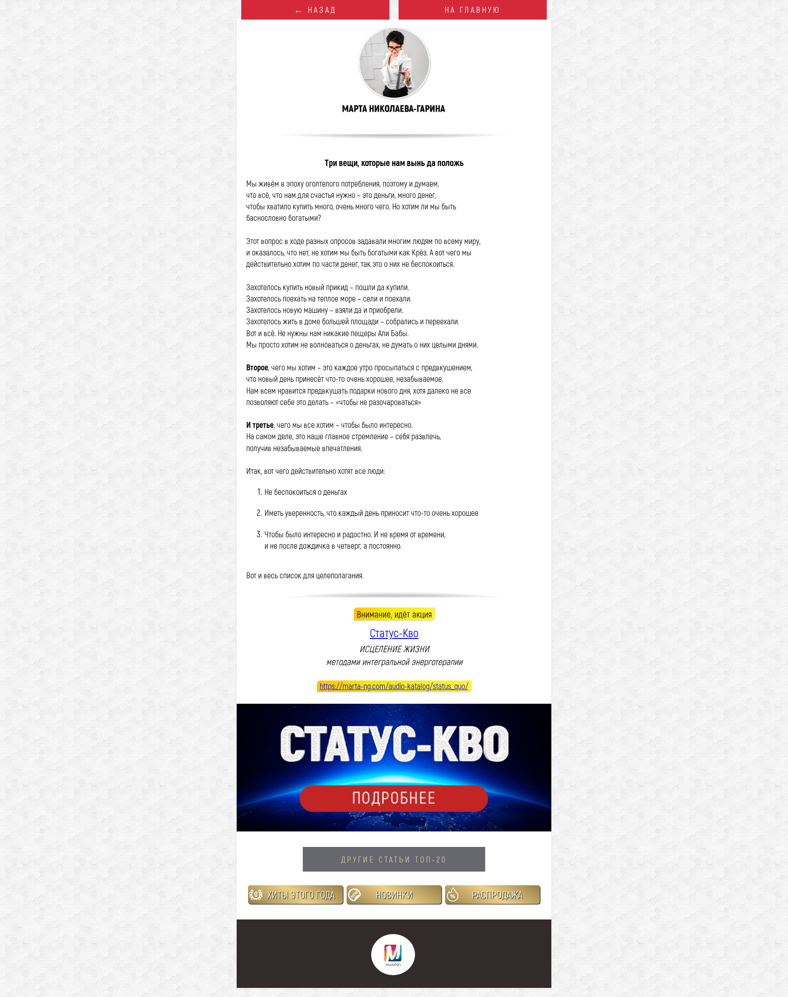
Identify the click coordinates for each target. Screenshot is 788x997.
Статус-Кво (394, 632)
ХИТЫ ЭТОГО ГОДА (301, 894)
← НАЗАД (315, 10)
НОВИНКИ (394, 894)
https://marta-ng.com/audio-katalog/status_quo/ (394, 686)
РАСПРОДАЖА (497, 894)
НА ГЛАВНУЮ (473, 10)
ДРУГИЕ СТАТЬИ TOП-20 (394, 859)
